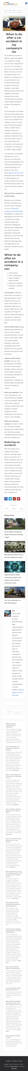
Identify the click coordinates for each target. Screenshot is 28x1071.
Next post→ (18, 712)
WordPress (14, 1068)
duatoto (21, 690)
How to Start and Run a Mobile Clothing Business (13, 967)
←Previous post (9, 712)
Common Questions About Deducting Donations (13, 989)
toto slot (20, 692)
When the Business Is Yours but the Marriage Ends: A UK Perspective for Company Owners (14, 874)
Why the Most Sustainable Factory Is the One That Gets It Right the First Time (13, 1002)
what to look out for (15, 173)
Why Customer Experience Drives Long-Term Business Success (13, 776)
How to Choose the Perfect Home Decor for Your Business (14, 840)
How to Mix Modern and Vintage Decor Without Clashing (13, 748)
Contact (20, 1061)
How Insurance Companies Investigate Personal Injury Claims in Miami (13, 930)
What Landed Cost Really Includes (13, 1036)
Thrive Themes (14, 1066)
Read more (16, 770)
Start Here (14, 1061)
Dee (6, 508)
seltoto (14, 692)
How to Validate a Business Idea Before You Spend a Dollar (13, 810)
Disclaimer (8, 1061)
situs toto (15, 695)
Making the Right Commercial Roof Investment (11, 725)
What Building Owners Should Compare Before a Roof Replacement (13, 904)
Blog (21, 508)
